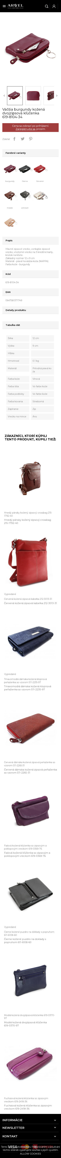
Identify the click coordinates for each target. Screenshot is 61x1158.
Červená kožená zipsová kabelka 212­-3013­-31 (30, 603)
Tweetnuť (22, 139)
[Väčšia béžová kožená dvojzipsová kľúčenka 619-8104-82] (11, 222)
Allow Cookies (30, 1153)
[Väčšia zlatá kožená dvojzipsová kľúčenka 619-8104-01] (41, 195)
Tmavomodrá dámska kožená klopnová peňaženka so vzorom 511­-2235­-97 (27, 688)
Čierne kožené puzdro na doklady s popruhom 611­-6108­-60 (25, 941)
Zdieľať (14, 139)
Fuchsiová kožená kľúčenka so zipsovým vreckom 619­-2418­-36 (28, 1107)
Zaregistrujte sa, (26, 129)
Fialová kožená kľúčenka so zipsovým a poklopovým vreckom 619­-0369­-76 (27, 854)
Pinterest (31, 139)
